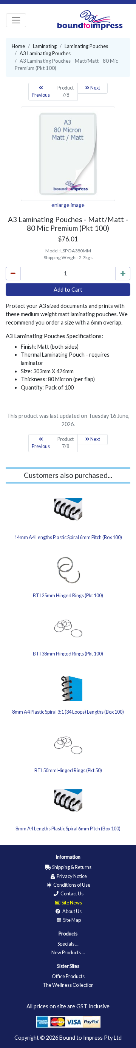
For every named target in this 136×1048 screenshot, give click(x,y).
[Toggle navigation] (16, 20)
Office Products (68, 976)
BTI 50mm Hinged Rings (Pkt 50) (68, 770)
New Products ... (68, 952)
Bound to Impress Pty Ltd (90, 1037)
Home (18, 46)
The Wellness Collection (68, 985)
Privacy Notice (71, 876)
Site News (71, 903)
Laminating (45, 46)
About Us (72, 911)
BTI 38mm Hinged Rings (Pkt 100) (68, 654)
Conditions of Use (71, 885)
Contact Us (71, 893)
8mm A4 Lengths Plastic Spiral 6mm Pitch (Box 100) (68, 828)
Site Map (71, 920)
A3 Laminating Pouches (45, 53)
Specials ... (68, 944)
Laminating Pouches (86, 46)
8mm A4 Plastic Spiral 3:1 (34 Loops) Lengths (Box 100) (68, 712)
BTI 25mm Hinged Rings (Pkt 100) (68, 595)
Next (95, 88)
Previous (41, 95)
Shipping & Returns (71, 867)
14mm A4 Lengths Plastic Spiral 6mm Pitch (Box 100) (68, 537)
